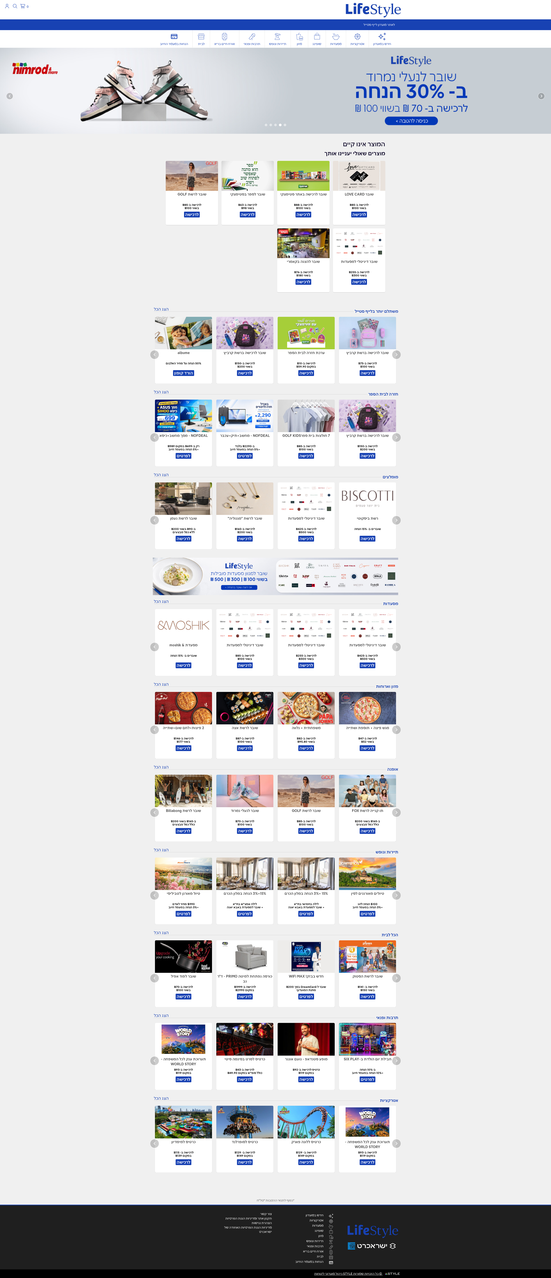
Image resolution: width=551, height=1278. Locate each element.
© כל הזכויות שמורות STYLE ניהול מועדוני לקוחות (348, 1274)
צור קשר (266, 1214)
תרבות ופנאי (252, 44)
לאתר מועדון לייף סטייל (379, 25)
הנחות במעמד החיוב (174, 44)
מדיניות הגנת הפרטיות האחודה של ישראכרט (248, 1230)
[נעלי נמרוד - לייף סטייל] (275, 90)
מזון (299, 44)
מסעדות (336, 44)
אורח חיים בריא (224, 44)
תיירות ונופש (277, 44)
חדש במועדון (382, 44)
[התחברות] (7, 6)
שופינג (317, 44)
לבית (201, 44)
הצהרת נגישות (262, 1223)
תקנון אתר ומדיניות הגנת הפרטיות (248, 1218)
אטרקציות (357, 44)
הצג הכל (161, 309)
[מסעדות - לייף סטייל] (275, 576)
